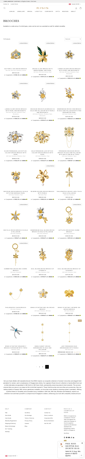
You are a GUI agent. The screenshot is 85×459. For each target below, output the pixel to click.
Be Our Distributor (49, 420)
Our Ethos (27, 412)
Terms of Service (29, 418)
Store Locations (48, 415)
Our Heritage (28, 415)
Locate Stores (14, 4)
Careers (27, 423)
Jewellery (21, 11)
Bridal (30, 11)
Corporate (49, 11)
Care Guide (8, 418)
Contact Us (6, 4)
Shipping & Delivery (10, 423)
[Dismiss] (82, 443)
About (73, 11)
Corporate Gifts (48, 418)
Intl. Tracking (8, 428)
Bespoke (65, 11)
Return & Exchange (10, 426)
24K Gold (28, 385)
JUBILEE (12, 11)
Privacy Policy (28, 420)
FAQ (6, 412)
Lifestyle (38, 11)
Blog (26, 426)
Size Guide (8, 415)
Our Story (66, 433)
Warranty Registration (11, 420)
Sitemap (7, 431)
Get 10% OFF (47, 423)
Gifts (58, 11)
